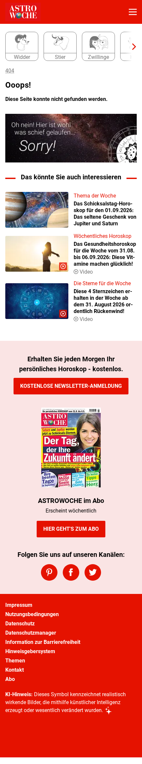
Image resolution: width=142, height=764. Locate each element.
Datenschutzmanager (30, 633)
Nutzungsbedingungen (32, 614)
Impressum (18, 605)
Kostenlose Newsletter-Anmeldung (71, 386)
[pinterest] (49, 572)
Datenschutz (20, 623)
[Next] (131, 47)
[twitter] (93, 572)
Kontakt (14, 670)
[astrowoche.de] (23, 12)
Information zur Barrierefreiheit (42, 642)
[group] (68, 47)
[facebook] (71, 572)
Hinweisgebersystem (30, 651)
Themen (15, 660)
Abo (10, 679)
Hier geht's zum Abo (71, 529)
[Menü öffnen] (133, 12)
